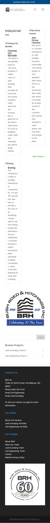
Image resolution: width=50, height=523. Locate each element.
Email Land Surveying (14, 396)
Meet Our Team (12, 444)
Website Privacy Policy (14, 457)
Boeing (11, 167)
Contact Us (20, 402)
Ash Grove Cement (36, 40)
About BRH (10, 441)
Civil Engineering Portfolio (16, 426)
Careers (8, 454)
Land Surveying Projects (15, 350)
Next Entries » (39, 156)
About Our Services (13, 420)
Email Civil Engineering (14, 392)
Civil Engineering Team (15, 451)
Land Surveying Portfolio (16, 423)
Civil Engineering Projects (16, 356)
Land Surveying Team (14, 447)
